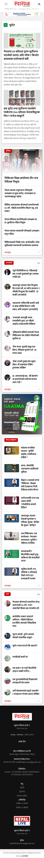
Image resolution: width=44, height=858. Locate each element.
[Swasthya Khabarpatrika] (22, 4)
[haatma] (22, 414)
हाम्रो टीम (22, 741)
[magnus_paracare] (22, 14)
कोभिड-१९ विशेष (22, 803)
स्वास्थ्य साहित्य (22, 796)
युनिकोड (22, 791)
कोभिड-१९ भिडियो (22, 807)
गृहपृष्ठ (22, 787)
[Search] (39, 4)
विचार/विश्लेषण (11, 440)
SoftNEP (25, 856)
